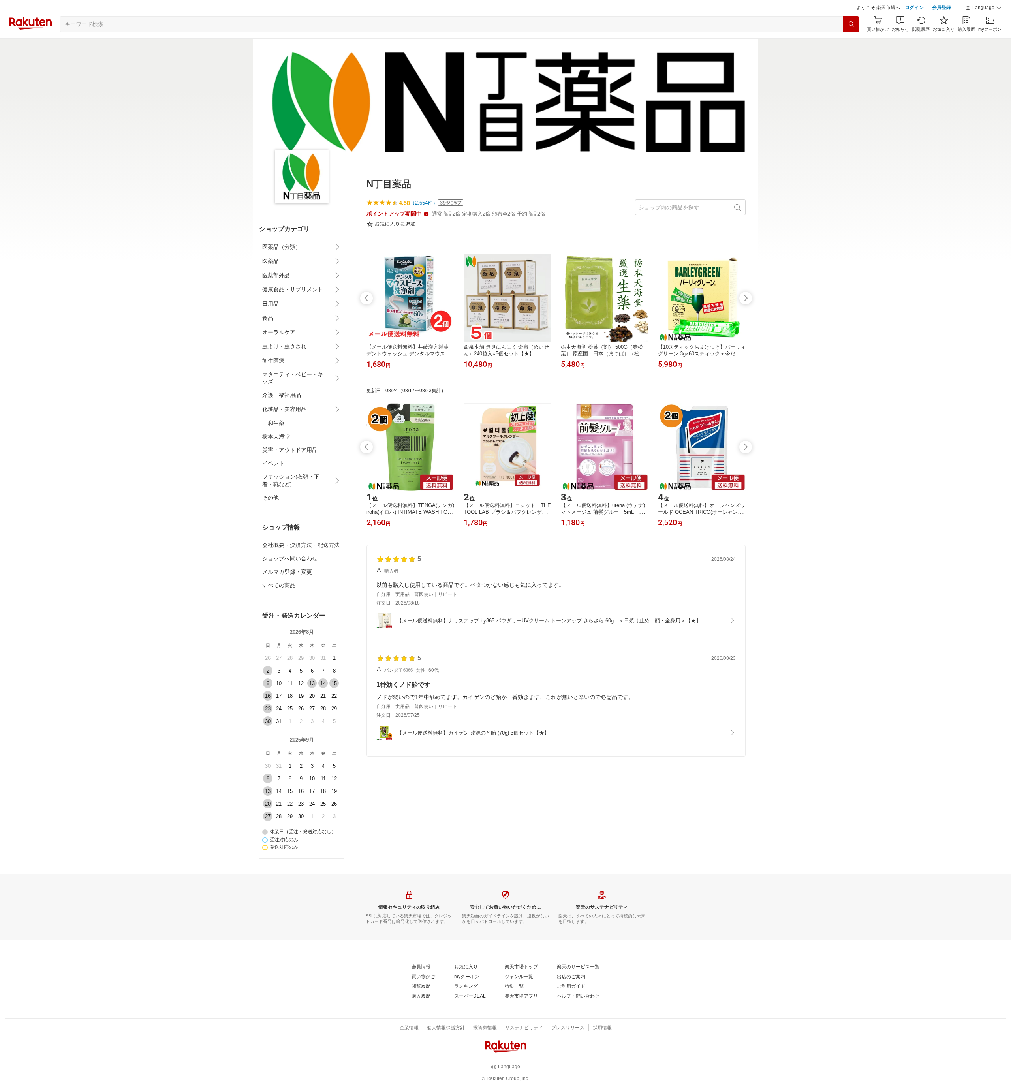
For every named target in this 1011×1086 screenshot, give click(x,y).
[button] (983, 8)
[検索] (851, 24)
